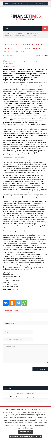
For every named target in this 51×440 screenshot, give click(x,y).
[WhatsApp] (24, 303)
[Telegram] (18, 303)
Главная (7, 34)
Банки (14, 34)
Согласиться (25, 432)
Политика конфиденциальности (25, 437)
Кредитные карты (24, 34)
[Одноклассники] (12, 303)
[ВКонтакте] (6, 303)
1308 (12, 51)
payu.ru (13, 66)
